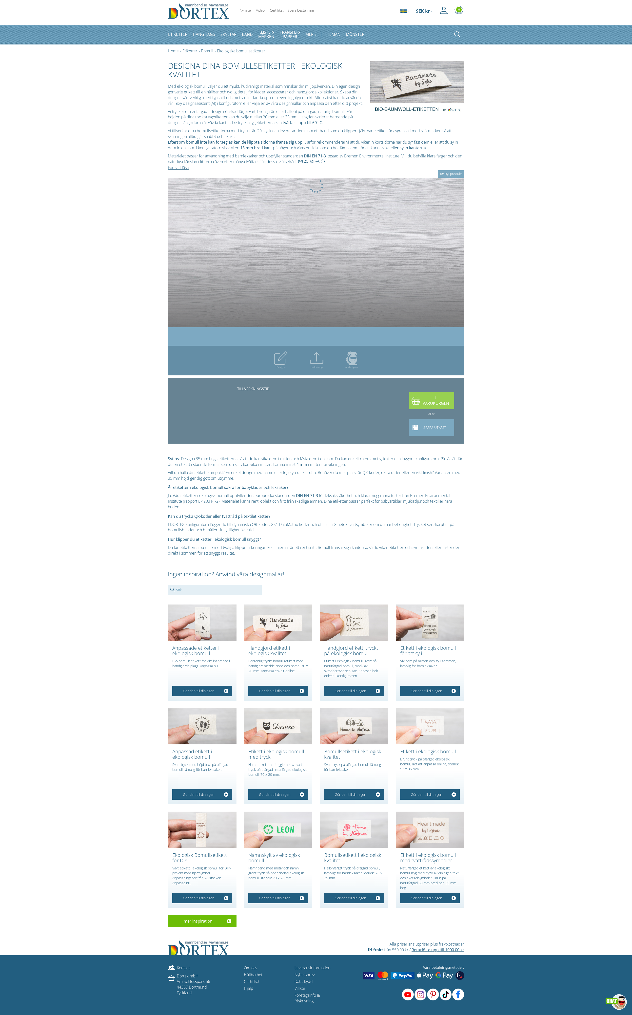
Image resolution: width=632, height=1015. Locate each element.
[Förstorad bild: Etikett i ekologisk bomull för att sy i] (430, 623)
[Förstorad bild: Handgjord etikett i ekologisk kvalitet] (278, 623)
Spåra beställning (301, 10)
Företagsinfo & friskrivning (307, 998)
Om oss (250, 968)
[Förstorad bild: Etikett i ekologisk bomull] (430, 726)
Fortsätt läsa (178, 167)
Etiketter (189, 51)
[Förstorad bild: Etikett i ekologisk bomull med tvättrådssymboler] (430, 830)
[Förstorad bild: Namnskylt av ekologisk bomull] (278, 830)
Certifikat (277, 10)
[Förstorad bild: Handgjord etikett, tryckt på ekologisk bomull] (354, 623)
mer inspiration (198, 921)
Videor (261, 10)
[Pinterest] (433, 994)
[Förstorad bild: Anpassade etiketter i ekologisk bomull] (202, 623)
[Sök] (457, 34)
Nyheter (246, 10)
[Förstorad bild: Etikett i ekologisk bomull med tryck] (278, 726)
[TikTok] (446, 994)
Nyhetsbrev (305, 974)
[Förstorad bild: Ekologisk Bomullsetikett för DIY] (202, 830)
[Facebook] (458, 994)
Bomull (207, 51)
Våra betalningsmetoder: (443, 967)
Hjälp (248, 988)
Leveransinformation (312, 968)
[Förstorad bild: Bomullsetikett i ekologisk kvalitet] (354, 726)
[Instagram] (420, 994)
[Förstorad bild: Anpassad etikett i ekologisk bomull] (202, 726)
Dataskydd (304, 981)
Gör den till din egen (198, 691)
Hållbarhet (253, 974)
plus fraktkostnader (447, 944)
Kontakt (183, 968)
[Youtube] (408, 994)
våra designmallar (286, 103)
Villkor (300, 988)
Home (173, 51)
